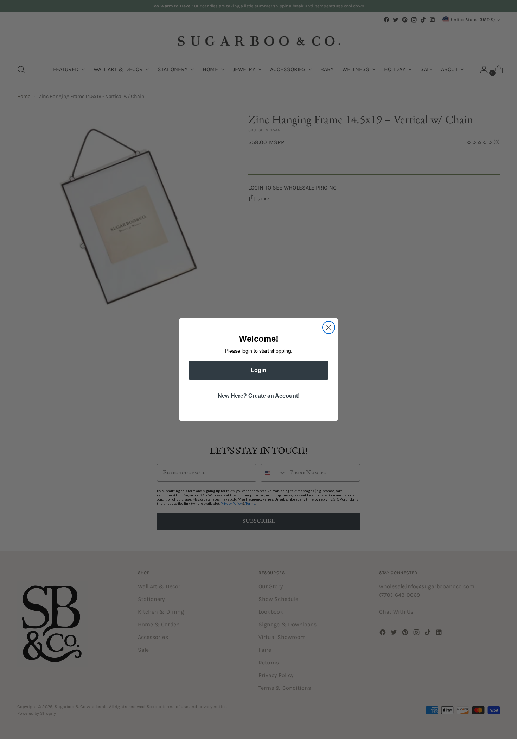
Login (258, 370)
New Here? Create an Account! (259, 396)
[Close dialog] (329, 327)
